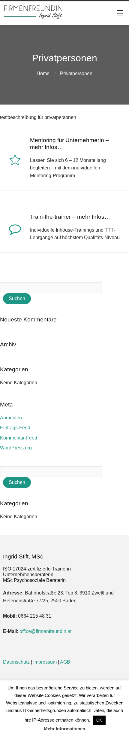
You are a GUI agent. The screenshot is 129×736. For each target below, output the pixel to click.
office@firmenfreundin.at (45, 631)
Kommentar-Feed (18, 437)
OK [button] (99, 720)
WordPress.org (16, 447)
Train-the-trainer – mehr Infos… (70, 217)
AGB (65, 662)
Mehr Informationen (64, 728)
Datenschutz (16, 662)
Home (43, 73)
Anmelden (11, 417)
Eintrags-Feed (15, 427)
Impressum (45, 662)
